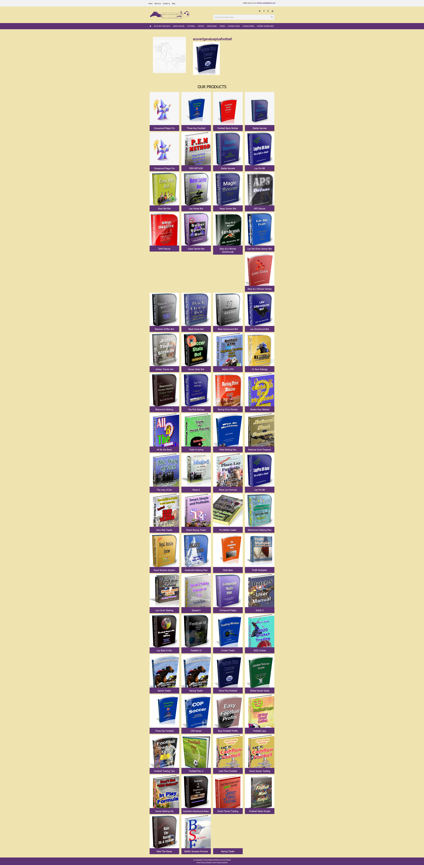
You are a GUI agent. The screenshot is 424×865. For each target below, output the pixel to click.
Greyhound (212, 26)
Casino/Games (248, 26)
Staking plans (234, 26)
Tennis (222, 26)
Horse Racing (178, 26)
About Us (158, 3)
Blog (173, 3)
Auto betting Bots (162, 26)
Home (150, 3)
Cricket (201, 26)
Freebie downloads (265, 26)
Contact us (166, 3)
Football (191, 26)
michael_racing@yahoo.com (265, 3)
